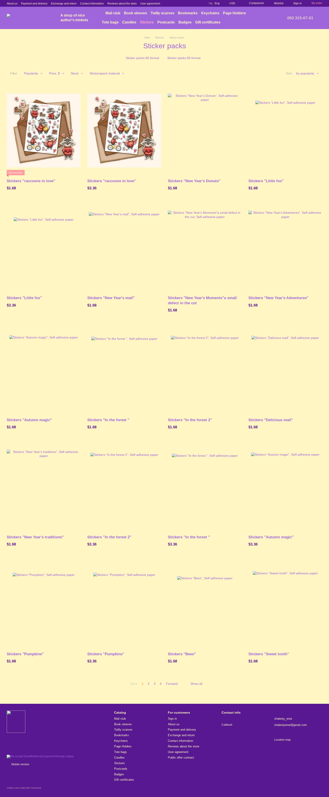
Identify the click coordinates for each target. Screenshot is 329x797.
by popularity (305, 73)
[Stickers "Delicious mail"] (285, 369)
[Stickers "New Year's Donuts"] (205, 130)
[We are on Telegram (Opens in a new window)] (201, 3)
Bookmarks (188, 13)
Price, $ (54, 73)
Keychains (210, 13)
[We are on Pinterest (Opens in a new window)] (196, 3)
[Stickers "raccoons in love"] (44, 130)
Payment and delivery (34, 3)
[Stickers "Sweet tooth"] (285, 603)
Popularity (31, 73)
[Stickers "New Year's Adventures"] (285, 247)
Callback (227, 724)
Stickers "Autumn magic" (29, 420)
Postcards (166, 22)
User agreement (150, 3)
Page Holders (234, 13)
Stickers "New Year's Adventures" (278, 298)
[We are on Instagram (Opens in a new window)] (190, 3)
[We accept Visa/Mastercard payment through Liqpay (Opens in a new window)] (40, 756)
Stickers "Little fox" (266, 181)
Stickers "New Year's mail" (111, 298)
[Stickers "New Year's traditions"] (44, 486)
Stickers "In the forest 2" (190, 420)
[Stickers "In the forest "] (124, 369)
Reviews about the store (122, 3)
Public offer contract (181, 757)
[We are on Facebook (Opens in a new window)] (185, 3)
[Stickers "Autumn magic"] (44, 369)
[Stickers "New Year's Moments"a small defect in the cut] (205, 247)
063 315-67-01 (300, 18)
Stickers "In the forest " (108, 420)
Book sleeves (135, 13)
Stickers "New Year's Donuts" (194, 181)
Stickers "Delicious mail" (270, 420)
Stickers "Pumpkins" (25, 654)
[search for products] (268, 17)
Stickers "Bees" (182, 654)
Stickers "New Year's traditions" (35, 537)
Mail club (112, 13)
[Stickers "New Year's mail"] (124, 247)
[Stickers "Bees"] (205, 603)
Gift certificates (207, 22)
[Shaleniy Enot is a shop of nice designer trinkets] (16, 721)
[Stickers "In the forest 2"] (205, 369)
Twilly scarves (162, 13)
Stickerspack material (105, 73)
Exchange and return (64, 3)
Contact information (92, 3)
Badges (185, 22)
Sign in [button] (172, 718)
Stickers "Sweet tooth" (268, 654)
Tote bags (110, 22)
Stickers (147, 22)
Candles (129, 22)
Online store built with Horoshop (24, 787)
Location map (282, 739)
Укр (211, 3)
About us (12, 3)
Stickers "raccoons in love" (31, 181)
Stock (75, 73)
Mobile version (20, 764)
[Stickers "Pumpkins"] (44, 603)
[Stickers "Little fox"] (285, 130)
